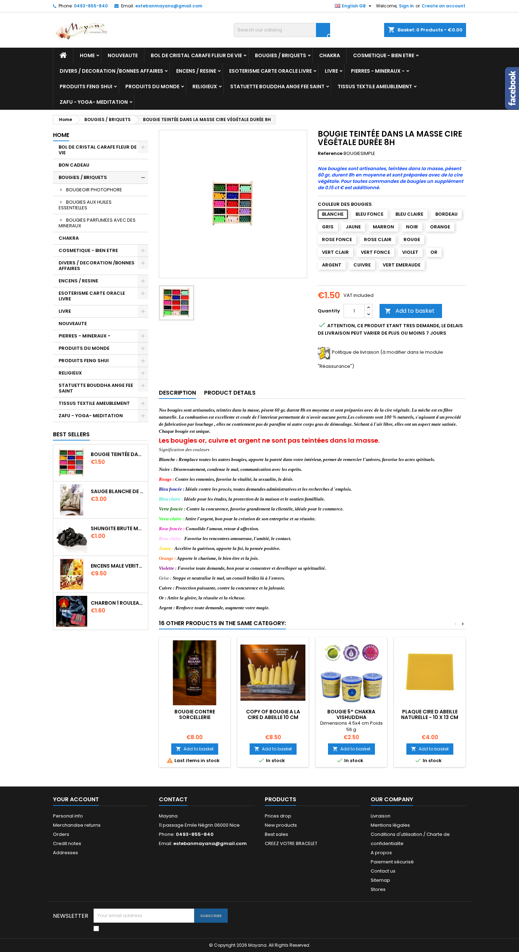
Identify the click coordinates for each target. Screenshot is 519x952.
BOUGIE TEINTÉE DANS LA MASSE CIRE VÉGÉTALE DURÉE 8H (118, 454)
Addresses (65, 852)
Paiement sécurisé (392, 861)
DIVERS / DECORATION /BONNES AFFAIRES (111, 70)
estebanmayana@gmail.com (168, 6)
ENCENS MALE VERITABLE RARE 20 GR (118, 566)
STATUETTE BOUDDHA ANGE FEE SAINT (277, 86)
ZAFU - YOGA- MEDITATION (94, 102)
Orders (61, 834)
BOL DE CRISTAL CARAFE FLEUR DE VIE (196, 55)
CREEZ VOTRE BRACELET (291, 843)
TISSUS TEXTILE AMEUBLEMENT (375, 86)
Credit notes (67, 843)
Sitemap (380, 880)
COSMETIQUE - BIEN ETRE (383, 55)
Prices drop (278, 816)
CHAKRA (329, 55)
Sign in (406, 6)
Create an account (443, 6)
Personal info (68, 816)
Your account (76, 799)
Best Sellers (71, 434)
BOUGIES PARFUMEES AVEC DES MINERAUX (97, 223)
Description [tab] (177, 393)
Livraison (380, 816)
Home (87, 55)
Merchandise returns (77, 825)
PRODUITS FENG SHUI (86, 86)
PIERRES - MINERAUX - (378, 70)
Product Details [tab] (230, 393)
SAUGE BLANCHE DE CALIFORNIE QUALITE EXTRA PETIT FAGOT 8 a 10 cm (118, 491)
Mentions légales (390, 825)
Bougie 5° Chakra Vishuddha (351, 714)
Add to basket (410, 311)
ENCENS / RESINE (196, 70)
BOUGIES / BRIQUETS (280, 55)
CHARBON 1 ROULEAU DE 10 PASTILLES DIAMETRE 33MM (118, 603)
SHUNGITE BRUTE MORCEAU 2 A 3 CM (118, 528)
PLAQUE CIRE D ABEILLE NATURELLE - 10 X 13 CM (429, 714)
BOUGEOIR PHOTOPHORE (94, 189)
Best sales (276, 834)
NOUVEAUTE (123, 55)
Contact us (383, 871)
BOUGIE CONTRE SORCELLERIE (194, 714)
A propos (381, 852)
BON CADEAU (74, 165)
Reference (330, 153)
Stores (378, 889)
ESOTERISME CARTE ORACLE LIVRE (270, 70)
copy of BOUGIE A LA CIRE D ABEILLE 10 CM (273, 714)
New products (281, 825)
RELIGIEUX (204, 86)
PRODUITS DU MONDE (152, 86)
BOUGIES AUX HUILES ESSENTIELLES (85, 205)
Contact (173, 799)
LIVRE (331, 70)
